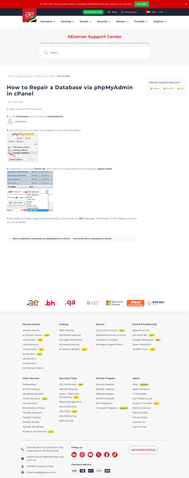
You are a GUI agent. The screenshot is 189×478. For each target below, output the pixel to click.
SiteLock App (66, 420)
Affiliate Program (105, 394)
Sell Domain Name (33, 368)
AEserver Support (25, 76)
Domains (46, 21)
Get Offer (142, 4)
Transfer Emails (31, 422)
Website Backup (68, 389)
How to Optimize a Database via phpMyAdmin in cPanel (41, 238)
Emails (84, 21)
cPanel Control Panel (45, 76)
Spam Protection (142, 344)
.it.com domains (31, 398)
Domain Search (31, 330)
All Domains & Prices (34, 408)
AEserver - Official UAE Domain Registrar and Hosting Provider (29, 15)
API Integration (104, 403)
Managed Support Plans (109, 344)
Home (11, 76)
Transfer (139, 21)
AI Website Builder (69, 349)
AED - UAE (157, 12)
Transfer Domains (32, 412)
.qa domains (29, 358)
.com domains (30, 344)
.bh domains (29, 363)
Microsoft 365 (140, 335)
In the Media (140, 394)
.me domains (30, 349)
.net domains (30, 403)
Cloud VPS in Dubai (106, 330)
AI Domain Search (32, 335)
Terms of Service (142, 408)
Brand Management (70, 402)
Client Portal (139, 426)
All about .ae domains (34, 431)
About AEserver (141, 389)
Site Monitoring (67, 416)
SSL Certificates (67, 384)
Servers (120, 21)
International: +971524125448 (43, 450)
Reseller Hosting (105, 389)
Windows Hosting (69, 344)
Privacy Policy (140, 417)
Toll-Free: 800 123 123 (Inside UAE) (45, 447)
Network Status (143, 450)
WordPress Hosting (70, 335)
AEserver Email (141, 330)
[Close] (186, 4)
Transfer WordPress (33, 426)
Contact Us (139, 422)
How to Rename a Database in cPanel (92, 238)
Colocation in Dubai (106, 339)
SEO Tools (64, 411)
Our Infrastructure (142, 398)
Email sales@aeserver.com (41, 472)
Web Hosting (66, 330)
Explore (158, 21)
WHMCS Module (105, 398)
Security (102, 21)
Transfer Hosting (32, 417)
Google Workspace (143, 339)
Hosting (66, 21)
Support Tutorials (142, 403)
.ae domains (29, 339)
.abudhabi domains (33, 394)
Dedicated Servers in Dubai (111, 335)
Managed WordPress (70, 339)
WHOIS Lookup (31, 389)
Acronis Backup (68, 406)
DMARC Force (140, 349)
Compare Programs (106, 408)
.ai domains (29, 354)
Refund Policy (140, 412)
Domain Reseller (105, 384)
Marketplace (29, 384)
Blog (135, 384)
